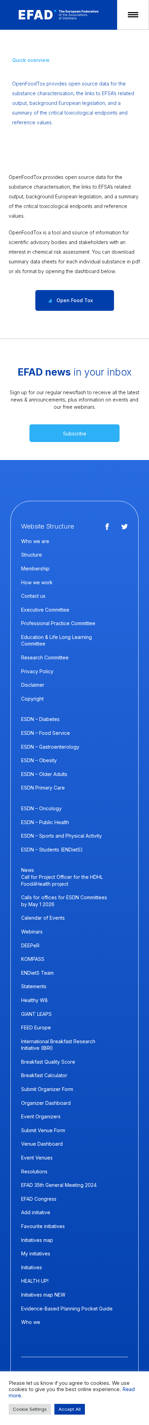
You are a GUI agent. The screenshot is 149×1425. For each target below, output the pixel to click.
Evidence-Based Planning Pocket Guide (67, 1308)
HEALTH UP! (35, 1281)
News (27, 870)
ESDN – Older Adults (44, 774)
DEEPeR (30, 945)
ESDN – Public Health (45, 822)
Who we (30, 1322)
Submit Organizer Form (47, 1089)
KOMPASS (32, 959)
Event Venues (37, 1158)
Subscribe (74, 433)
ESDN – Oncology (41, 808)
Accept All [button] (70, 1409)
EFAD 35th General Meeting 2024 (59, 1185)
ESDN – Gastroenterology (50, 747)
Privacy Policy (37, 671)
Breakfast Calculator (44, 1075)
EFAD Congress (38, 1199)
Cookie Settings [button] (30, 1409)
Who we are (35, 541)
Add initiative (35, 1212)
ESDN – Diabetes (40, 719)
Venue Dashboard (42, 1144)
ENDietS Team (37, 973)
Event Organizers (41, 1116)
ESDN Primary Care (43, 788)
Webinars (32, 932)
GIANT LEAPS (36, 1014)
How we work (37, 582)
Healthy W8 (34, 1000)
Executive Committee (45, 610)
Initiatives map (37, 1240)
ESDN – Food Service (45, 733)
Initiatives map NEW (43, 1295)
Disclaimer (32, 685)
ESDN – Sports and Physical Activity (61, 836)
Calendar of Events (43, 918)
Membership (35, 568)
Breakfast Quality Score (48, 1062)
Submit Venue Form (43, 1130)
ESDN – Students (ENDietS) (52, 850)
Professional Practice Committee (58, 623)
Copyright (32, 699)
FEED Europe (36, 1027)
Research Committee (45, 657)
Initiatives (31, 1267)
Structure (31, 555)
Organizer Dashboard (46, 1103)
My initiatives (35, 1253)
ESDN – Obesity (39, 760)
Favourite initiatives (43, 1226)
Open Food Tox (74, 300)
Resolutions (34, 1171)
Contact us (33, 596)
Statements (33, 986)
